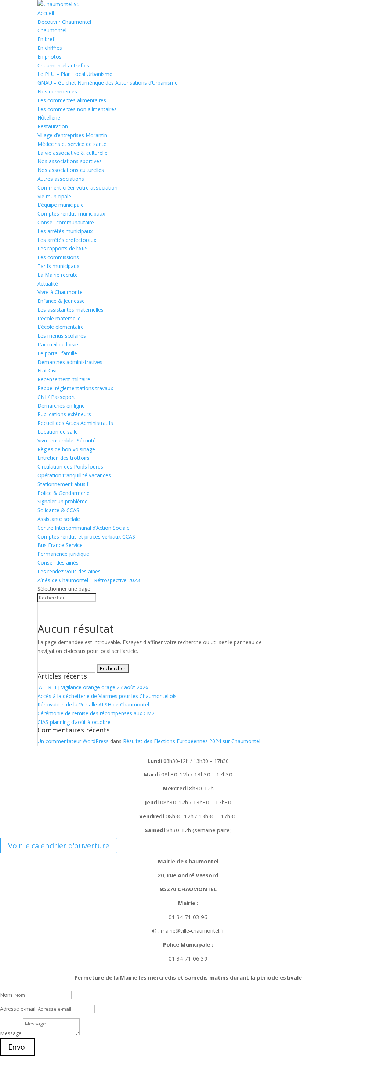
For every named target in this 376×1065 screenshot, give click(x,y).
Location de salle (57, 431)
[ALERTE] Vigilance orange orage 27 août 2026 (92, 687)
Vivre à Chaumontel (60, 292)
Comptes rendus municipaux (71, 213)
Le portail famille (57, 353)
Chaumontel (51, 30)
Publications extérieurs (64, 414)
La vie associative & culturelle (72, 152)
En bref (45, 39)
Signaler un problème (62, 501)
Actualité (47, 283)
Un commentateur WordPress (73, 741)
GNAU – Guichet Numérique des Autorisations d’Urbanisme (107, 82)
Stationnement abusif (62, 484)
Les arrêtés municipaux (65, 231)
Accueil (45, 13)
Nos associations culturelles (70, 169)
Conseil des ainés (58, 562)
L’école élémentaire (60, 326)
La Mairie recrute (57, 274)
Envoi (17, 1047)
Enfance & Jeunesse (61, 300)
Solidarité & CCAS (58, 510)
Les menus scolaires (61, 335)
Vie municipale (54, 196)
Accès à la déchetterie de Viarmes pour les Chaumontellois (107, 696)
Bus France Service (60, 544)
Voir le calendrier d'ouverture (58, 846)
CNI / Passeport (56, 396)
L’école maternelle (59, 318)
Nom (6, 994)
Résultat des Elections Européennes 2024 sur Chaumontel (191, 741)
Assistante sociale (58, 518)
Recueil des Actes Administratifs (75, 422)
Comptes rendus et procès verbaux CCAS (86, 536)
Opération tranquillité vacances (74, 475)
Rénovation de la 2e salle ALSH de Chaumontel (93, 704)
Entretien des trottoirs (63, 457)
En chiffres (49, 47)
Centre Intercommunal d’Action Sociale (83, 527)
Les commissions (58, 257)
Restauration (52, 126)
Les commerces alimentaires (71, 100)
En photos (49, 56)
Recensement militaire (63, 379)
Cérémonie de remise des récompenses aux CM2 (96, 713)
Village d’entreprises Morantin (72, 135)
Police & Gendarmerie (63, 492)
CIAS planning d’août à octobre (74, 722)
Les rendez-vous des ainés (69, 571)
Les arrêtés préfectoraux (66, 239)
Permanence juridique (63, 553)
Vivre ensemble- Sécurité (66, 440)
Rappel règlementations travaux (76, 388)
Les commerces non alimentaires (77, 109)
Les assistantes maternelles (70, 309)
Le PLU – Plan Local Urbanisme (74, 73)
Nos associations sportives (69, 161)
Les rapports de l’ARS (62, 248)
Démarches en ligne (61, 405)
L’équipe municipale (60, 204)
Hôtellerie (48, 117)
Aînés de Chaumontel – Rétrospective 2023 (88, 580)
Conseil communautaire (65, 222)
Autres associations (60, 178)
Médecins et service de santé (71, 143)
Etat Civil (47, 370)
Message (11, 1033)
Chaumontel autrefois (63, 65)
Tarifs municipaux (58, 265)
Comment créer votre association (77, 187)
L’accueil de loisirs (58, 344)
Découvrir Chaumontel (64, 21)
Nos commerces (57, 91)
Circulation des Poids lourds (70, 466)
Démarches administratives (69, 362)
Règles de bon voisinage (66, 449)
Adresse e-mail (17, 1008)
